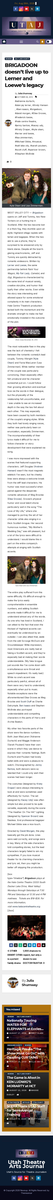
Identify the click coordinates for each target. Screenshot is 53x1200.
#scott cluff (21, 149)
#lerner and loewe (24, 133)
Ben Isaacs (25, 705)
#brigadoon (36, 109)
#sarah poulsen (38, 145)
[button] (37, 41)
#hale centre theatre (25, 121)
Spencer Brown (29, 816)
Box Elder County (15, 1045)
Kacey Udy (26, 800)
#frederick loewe (23, 117)
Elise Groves (14, 499)
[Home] (4, 42)
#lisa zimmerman (23, 137)
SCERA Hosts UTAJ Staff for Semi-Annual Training (26, 1110)
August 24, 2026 (18, 1062)
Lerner (10, 265)
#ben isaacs (22, 109)
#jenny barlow (22, 125)
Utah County (38, 1102)
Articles (26, 1102)
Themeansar (26, 1193)
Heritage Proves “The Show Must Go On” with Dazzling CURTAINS (26, 1053)
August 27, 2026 (18, 1033)
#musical (36, 141)
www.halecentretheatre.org (26, 906)
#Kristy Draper (22, 129)
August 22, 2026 (18, 1090)
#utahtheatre (13, 1102)
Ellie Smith (37, 1062)
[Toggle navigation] (21, 42)
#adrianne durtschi (24, 101)
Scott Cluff (26, 701)
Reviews (9, 59)
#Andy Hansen (40, 105)
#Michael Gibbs (23, 141)
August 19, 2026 (18, 1119)
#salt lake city (22, 145)
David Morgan (27, 831)
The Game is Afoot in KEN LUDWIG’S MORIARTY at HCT (23, 1082)
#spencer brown (36, 149)
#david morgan (22, 113)
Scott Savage (38, 1119)
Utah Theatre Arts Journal (26, 1164)
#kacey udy (37, 125)
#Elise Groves (39, 113)
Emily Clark (37, 1033)
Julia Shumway (25, 93)
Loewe (23, 265)
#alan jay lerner (23, 105)
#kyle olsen (37, 129)
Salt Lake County (22, 59)
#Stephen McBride (24, 153)
